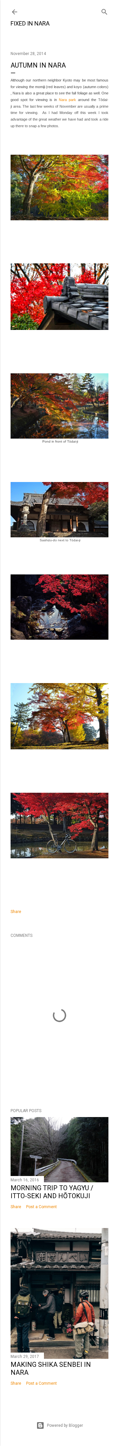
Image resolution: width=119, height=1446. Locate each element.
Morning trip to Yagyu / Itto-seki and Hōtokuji (52, 1192)
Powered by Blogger (65, 1425)
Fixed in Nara (30, 23)
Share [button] (16, 911)
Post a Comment (41, 1207)
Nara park (67, 100)
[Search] (104, 10)
